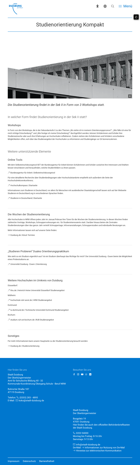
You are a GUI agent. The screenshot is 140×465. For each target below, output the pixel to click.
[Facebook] (74, 374)
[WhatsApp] (86, 374)
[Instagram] (78, 374)
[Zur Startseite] (16, 9)
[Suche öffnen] (112, 6)
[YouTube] (82, 374)
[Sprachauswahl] (105, 6)
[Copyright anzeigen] (129, 95)
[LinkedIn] (90, 374)
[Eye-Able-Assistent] (97, 6)
